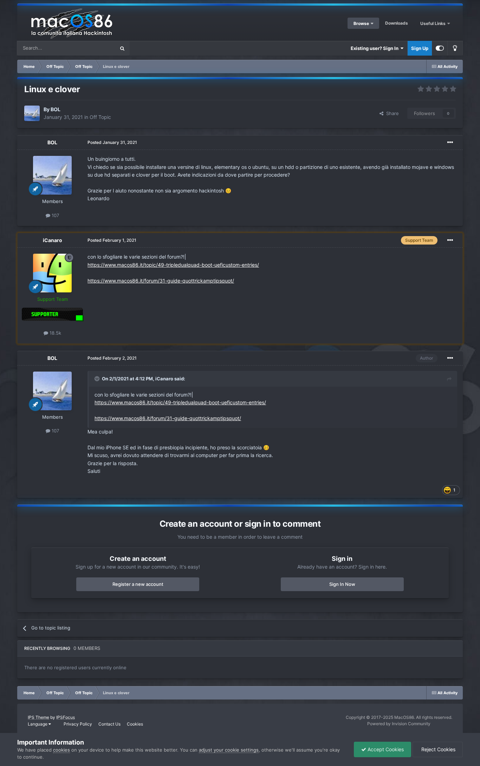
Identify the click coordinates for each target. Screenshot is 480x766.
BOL (55, 109)
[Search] (122, 48)
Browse (361, 23)
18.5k (54, 333)
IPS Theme (38, 717)
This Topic (95, 48)
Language (38, 724)
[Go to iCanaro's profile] (52, 273)
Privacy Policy (78, 724)
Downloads (396, 23)
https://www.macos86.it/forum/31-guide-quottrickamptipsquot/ (160, 281)
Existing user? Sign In (376, 48)
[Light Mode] (455, 48)
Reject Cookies (437, 749)
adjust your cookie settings (229, 750)
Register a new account (137, 584)
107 (54, 215)
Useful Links (433, 23)
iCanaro (52, 240)
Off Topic (100, 117)
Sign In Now (342, 584)
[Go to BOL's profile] (32, 113)
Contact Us (109, 724)
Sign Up (419, 48)
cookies (61, 750)
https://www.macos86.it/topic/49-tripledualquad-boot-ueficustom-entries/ (173, 265)
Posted (112, 142)
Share (391, 113)
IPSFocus (65, 717)
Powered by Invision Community (398, 723)
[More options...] (450, 142)
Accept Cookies (385, 749)
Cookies (135, 724)
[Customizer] (439, 48)
